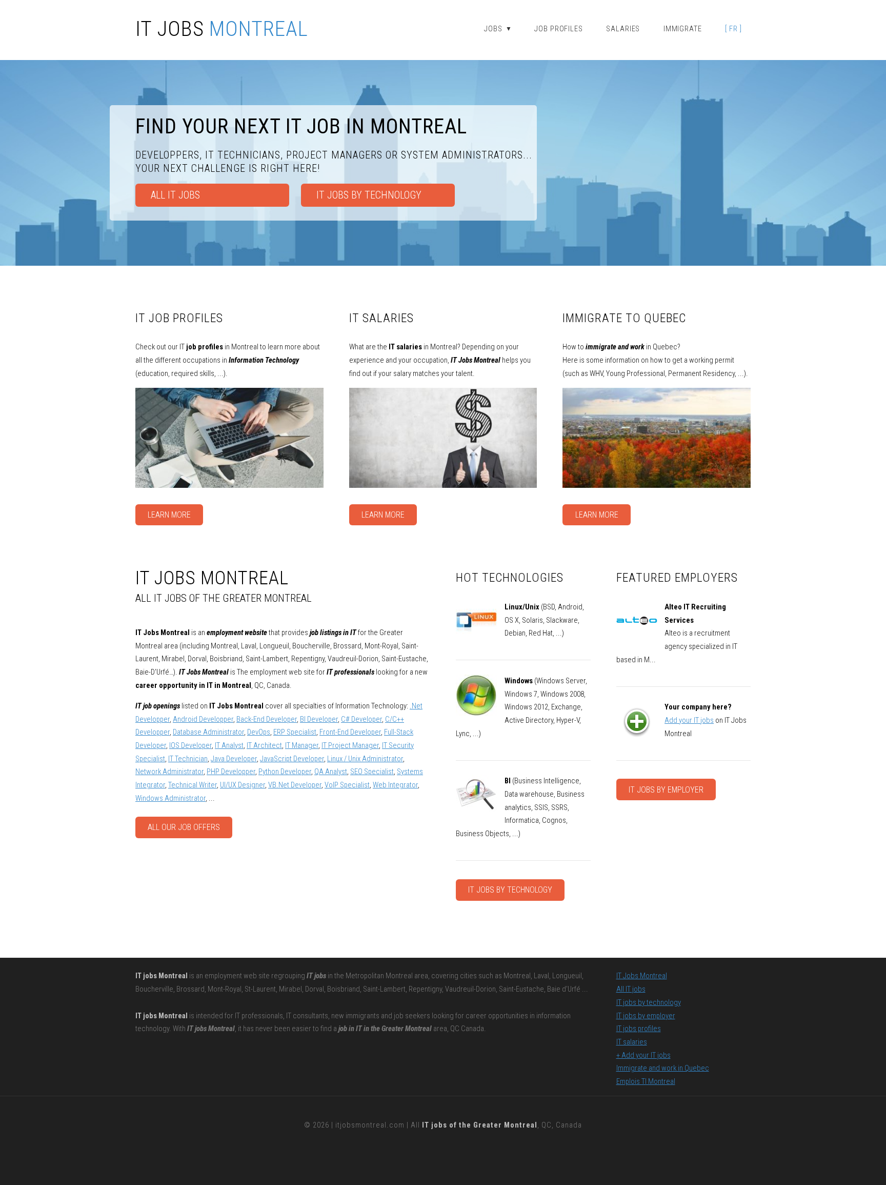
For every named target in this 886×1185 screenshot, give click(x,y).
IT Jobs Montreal (641, 975)
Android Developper (203, 719)
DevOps (258, 732)
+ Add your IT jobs (643, 1055)
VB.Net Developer (294, 784)
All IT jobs (175, 195)
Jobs (498, 28)
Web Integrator (395, 784)
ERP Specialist (294, 732)
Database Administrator (208, 732)
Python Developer (284, 771)
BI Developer (319, 719)
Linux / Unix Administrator (365, 758)
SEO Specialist (372, 771)
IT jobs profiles (638, 1028)
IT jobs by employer (515, 50)
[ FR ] (733, 28)
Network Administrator (169, 771)
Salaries (623, 28)
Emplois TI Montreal (645, 1081)
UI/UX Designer (242, 784)
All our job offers (184, 827)
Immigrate (682, 28)
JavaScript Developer (292, 758)
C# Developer (361, 719)
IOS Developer (190, 745)
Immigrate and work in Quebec (662, 1068)
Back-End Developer (266, 719)
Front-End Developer (350, 732)
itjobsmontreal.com (370, 1125)
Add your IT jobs (689, 720)
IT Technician (188, 758)
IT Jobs (221, 29)
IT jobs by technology (510, 890)
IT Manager (301, 745)
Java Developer (234, 758)
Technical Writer (192, 784)
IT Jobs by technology (368, 195)
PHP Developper (231, 771)
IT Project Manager (350, 745)
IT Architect (264, 745)
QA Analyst (330, 771)
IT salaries (631, 1041)
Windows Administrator (170, 798)
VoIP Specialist (347, 784)
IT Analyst (229, 745)
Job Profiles (558, 28)
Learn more (169, 515)
